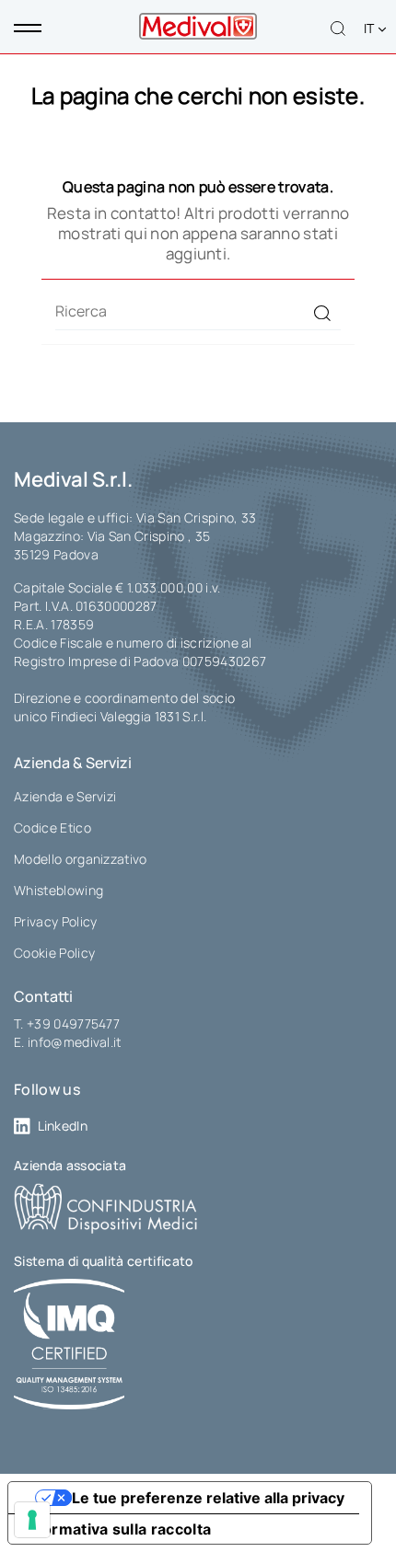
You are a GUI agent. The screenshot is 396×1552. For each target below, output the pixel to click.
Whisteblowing (58, 890)
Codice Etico (52, 827)
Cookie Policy (54, 952)
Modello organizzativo (80, 859)
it (371, 28)
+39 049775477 (73, 1023)
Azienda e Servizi (65, 796)
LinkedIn (63, 1125)
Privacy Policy (55, 921)
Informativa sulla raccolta (117, 1529)
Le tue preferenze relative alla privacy (208, 1498)
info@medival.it (75, 1042)
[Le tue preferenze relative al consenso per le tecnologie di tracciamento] (32, 1519)
